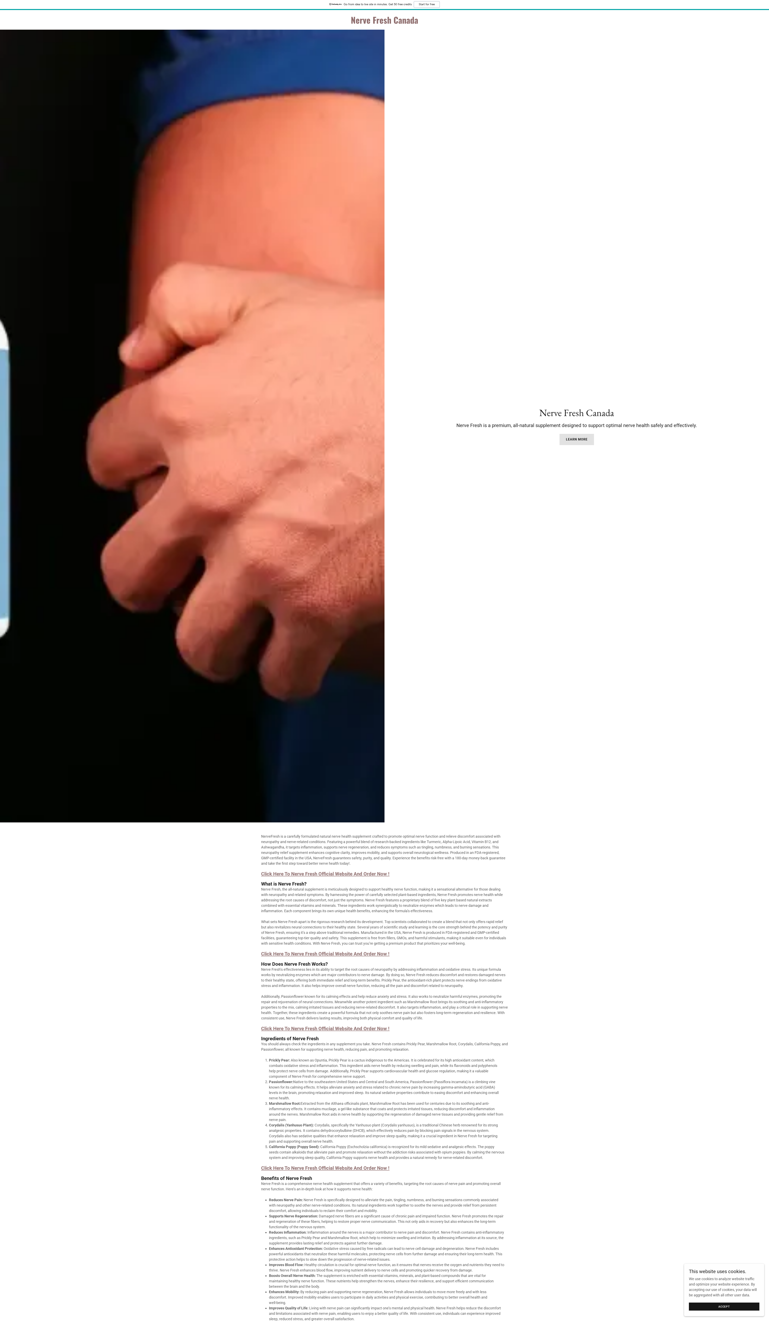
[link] (384, 22)
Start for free (427, 4)
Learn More (577, 439)
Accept (724, 1306)
